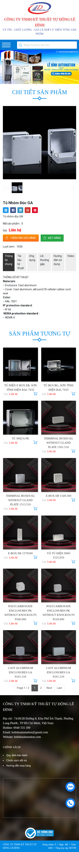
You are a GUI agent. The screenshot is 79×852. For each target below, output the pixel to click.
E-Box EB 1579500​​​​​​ (20, 553)
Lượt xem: (9, 246)
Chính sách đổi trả (16, 760)
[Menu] (6, 45)
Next (49, 687)
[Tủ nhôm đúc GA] (17, 187)
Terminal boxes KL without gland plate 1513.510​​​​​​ (20, 500)
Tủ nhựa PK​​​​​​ (20, 438)
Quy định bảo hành (16, 755)
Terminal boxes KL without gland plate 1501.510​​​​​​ (58, 443)
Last (59, 687)
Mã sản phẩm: (11, 223)
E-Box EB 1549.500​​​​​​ (58, 495)
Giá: (5, 230)
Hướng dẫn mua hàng (18, 765)
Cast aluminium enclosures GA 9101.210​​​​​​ (20, 672)
